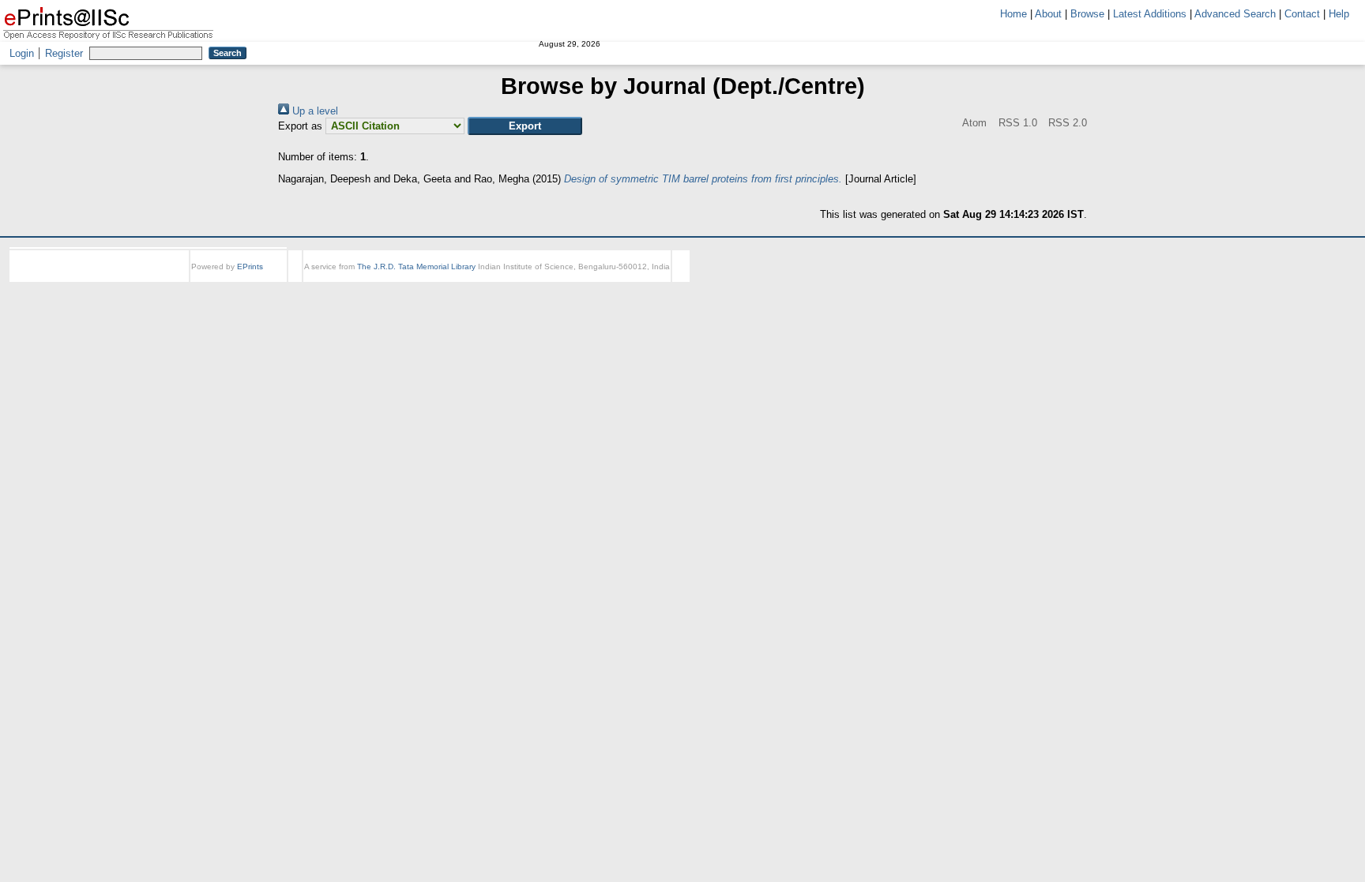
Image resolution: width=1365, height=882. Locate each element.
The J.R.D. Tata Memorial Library (416, 266)
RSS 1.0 (1004, 123)
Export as (300, 126)
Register (64, 53)
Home (1013, 14)
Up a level (313, 111)
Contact (1302, 14)
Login (21, 53)
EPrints (250, 266)
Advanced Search (1235, 14)
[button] (525, 126)
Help (1339, 14)
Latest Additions (1149, 14)
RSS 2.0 (1066, 123)
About (1048, 14)
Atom (951, 123)
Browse (1087, 14)
